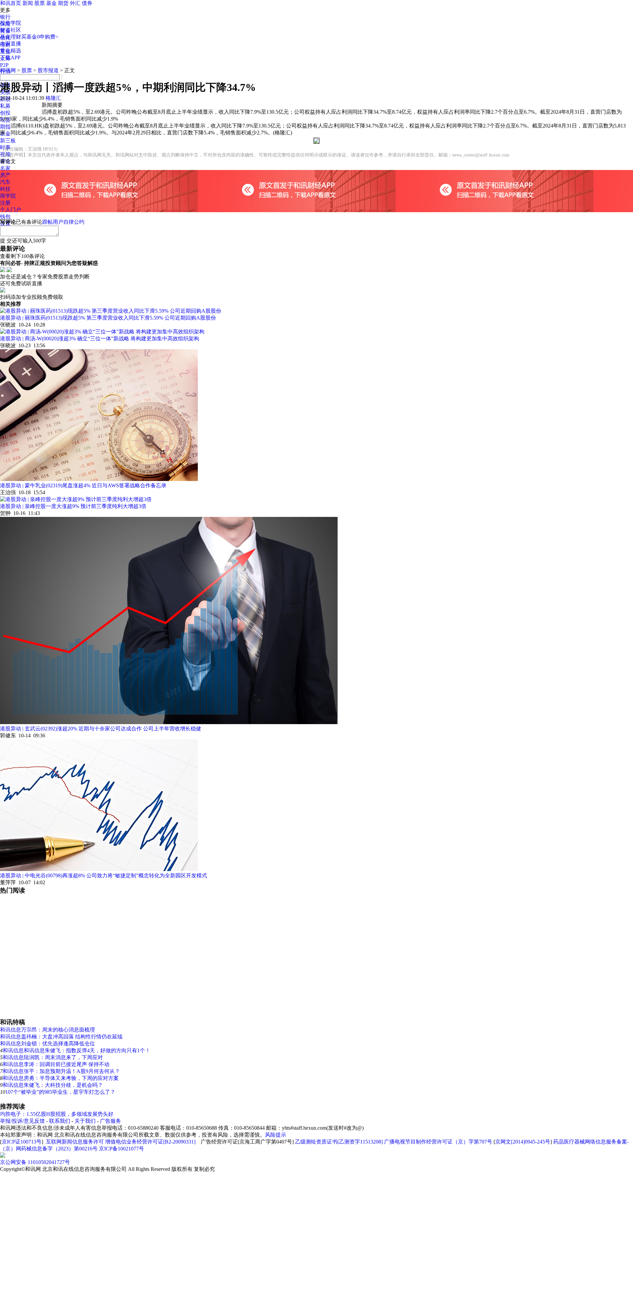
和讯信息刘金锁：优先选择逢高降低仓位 (47, 1043)
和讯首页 (10, 3)
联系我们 (59, 1121)
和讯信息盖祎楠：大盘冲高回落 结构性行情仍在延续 (61, 1036)
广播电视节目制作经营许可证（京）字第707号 (438, 1141)
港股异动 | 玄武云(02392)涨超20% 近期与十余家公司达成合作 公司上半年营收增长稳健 (100, 728)
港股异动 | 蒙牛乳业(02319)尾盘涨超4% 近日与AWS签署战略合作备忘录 (83, 485)
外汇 (75, 3)
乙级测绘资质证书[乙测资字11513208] (339, 1141)
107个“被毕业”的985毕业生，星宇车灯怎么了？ (60, 1092)
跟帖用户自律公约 (63, 222)
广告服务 (110, 1121)
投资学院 (10, 23)
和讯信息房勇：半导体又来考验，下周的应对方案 (61, 1078)
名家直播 (10, 43)
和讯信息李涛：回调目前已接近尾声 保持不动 (56, 1064)
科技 (5, 189)
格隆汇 (53, 98)
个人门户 (10, 209)
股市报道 (48, 70)
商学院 (8, 196)
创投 (5, 113)
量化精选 (10, 50)
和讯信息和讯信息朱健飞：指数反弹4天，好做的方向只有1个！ (76, 1050)
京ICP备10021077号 (121, 1148)
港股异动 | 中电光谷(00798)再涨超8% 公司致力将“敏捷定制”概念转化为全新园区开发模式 (103, 875)
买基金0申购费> (39, 37)
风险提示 (275, 1135)
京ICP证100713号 (22, 1141)
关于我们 (85, 1121)
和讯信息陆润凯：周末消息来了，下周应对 (53, 1057)
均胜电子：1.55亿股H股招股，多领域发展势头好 (56, 1114)
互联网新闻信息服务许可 (75, 1141)
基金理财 (10, 37)
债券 (87, 3)
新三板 (8, 140)
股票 (39, 3)
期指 (5, 126)
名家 (5, 168)
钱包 (5, 216)
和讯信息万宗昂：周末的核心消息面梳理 (47, 1029)
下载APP (10, 57)
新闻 (27, 3)
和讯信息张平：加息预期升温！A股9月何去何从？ (61, 1071)
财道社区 (10, 30)
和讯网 (8, 70)
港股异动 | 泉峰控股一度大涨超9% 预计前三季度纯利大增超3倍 (73, 506)
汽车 (5, 182)
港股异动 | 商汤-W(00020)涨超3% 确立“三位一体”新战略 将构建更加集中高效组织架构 (99, 338)
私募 (5, 106)
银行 (5, 17)
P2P (4, 65)
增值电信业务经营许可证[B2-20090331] (150, 1141)
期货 (63, 3)
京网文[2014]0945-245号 (522, 1141)
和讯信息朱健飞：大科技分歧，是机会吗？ (53, 1085)
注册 (5, 203)
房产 (5, 175)
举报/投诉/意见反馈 (22, 1121)
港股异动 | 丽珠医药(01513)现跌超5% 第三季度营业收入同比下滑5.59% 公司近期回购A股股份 (108, 318)
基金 (51, 3)
